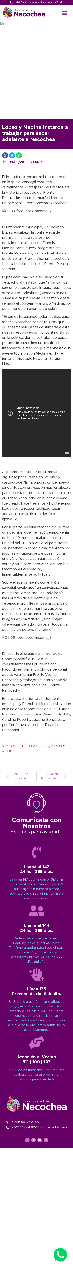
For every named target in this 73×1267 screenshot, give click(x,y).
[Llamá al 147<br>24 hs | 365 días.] (36, 852)
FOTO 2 (28, 746)
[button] (64, 13)
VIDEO (57, 746)
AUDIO (8, 751)
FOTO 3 (42, 746)
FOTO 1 (14, 746)
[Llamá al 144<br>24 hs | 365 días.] (36, 911)
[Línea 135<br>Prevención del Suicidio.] (36, 974)
